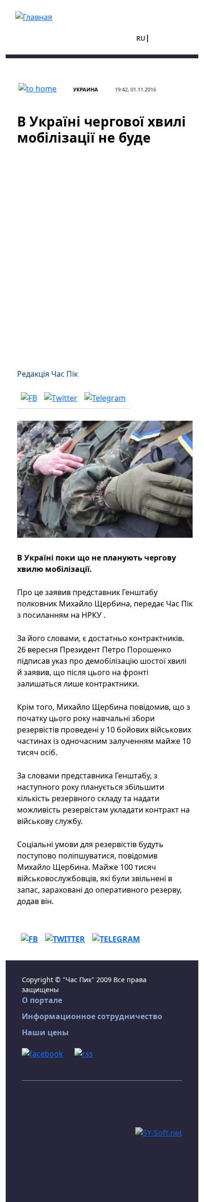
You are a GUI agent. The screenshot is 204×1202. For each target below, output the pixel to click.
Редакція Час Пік (47, 374)
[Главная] (33, 16)
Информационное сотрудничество (92, 1016)
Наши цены (45, 1032)
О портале (42, 1000)
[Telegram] (105, 397)
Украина (85, 89)
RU (141, 38)
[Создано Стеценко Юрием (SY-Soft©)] (158, 1132)
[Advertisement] (102, 251)
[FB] (29, 397)
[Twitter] (60, 397)
